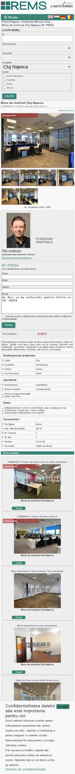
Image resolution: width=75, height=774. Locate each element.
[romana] (69, 18)
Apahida (11, 80)
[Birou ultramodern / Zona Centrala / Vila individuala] (37, 607)
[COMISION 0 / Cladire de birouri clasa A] (37, 553)
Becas (10, 88)
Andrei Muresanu (15, 76)
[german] (63, 18)
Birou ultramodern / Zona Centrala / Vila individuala (37, 571)
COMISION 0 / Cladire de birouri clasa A (37, 516)
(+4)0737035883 (62, 6)
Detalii (19, 508)
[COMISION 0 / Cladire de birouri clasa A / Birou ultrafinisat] (37, 498)
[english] (51, 18)
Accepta (63, 706)
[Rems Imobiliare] (23, 9)
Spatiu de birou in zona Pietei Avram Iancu (37, 680)
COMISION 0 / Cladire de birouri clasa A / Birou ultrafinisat (37, 462)
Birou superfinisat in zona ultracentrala (37, 625)
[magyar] (57, 18)
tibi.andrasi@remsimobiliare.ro (17, 258)
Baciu (9, 84)
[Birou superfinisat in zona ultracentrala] (37, 662)
